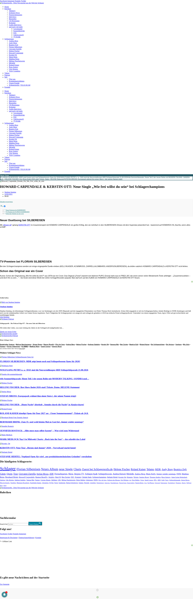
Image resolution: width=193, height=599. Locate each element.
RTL (155, 480)
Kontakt (7, 87)
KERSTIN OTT (24, 225)
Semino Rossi (57, 346)
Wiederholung (100, 483)
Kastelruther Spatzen (7, 344)
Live (145, 483)
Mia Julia (186, 344)
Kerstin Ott (13, 55)
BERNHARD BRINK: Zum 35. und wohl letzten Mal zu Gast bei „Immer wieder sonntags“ (42, 422)
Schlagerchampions (99, 477)
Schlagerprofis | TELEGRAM (19, 85)
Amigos (2, 480)
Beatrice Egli (13, 45)
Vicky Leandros (14, 71)
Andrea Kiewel (119, 474)
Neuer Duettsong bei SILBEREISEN (15, 210)
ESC (15, 33)
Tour (15, 473)
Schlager (8, 468)
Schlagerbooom (105, 474)
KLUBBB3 (24, 346)
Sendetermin (62, 483)
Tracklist (13, 483)
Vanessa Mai (114, 344)
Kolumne (12, 23)
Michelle (12, 63)
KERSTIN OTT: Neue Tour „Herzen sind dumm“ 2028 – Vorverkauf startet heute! (38, 448)
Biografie (86, 483)
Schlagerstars (9, 39)
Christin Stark (86, 477)
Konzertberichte (19, 31)
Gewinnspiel (17, 29)
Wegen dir (7, 225)
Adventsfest (45, 483)
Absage (184, 483)
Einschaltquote (114, 483)
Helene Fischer (14, 51)
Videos (6, 73)
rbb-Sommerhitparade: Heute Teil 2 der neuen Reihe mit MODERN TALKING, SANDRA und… (44, 379)
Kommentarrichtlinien (16, 81)
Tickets (135, 477)
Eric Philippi (124, 480)
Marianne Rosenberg (23, 483)
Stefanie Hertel (112, 477)
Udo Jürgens (13, 69)
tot (130, 480)
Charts (77, 469)
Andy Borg (13, 43)
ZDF (51, 474)
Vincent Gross (122, 483)
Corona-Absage (45, 480)
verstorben (93, 483)
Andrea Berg (13, 41)
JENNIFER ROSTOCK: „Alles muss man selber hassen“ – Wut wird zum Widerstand (39, 430)
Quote (9, 473)
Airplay (51, 477)
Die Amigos (170, 344)
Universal (157, 483)
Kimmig (130, 477)
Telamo (150, 469)
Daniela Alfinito (139, 483)
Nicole (56, 483)
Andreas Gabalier (94, 344)
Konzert (78, 477)
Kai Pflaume (151, 483)
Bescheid (21, 348)
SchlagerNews (5, 499)
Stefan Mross (43, 474)
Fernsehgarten (61, 474)
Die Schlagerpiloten (158, 344)
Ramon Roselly (49, 344)
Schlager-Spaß (91, 474)
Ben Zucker (124, 344)
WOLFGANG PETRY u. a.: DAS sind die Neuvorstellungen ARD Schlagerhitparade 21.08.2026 (94, 177)
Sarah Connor (45, 346)
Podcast (7, 75)
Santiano (178, 344)
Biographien (4, 505)
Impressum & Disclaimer (9, 538)
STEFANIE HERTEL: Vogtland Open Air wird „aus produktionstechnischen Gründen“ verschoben (46, 456)
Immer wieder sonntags (166, 474)
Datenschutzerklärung (26, 538)
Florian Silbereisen (15, 47)
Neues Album (49, 469)
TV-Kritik (16, 37)
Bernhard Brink (11, 477)
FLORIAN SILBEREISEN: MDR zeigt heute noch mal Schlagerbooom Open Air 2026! (31, 177)
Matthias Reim (14, 59)
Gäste (3, 473)
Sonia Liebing (130, 483)
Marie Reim (13, 57)
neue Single (66, 469)
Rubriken (7, 9)
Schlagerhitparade (174, 480)
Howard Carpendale (16, 53)
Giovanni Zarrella (15, 49)
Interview (107, 483)
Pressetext (178, 483)
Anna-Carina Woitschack (179, 477)
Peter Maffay (136, 480)
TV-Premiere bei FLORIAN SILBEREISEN (17, 212)
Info (5, 77)
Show (70, 474)
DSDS (96, 480)
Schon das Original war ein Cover (15, 213)
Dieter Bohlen (80, 480)
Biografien (12, 19)
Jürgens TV (79, 474)
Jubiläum (54, 480)
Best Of (58, 477)
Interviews (12, 17)
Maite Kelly (151, 474)
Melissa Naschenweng (17, 61)
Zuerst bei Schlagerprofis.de (97, 469)
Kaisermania (164, 483)
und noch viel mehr (16, 27)
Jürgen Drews (37, 344)
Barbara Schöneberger (72, 483)
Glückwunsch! (18, 35)
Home (6, 7)
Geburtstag (89, 480)
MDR (158, 469)
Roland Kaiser (14, 65)
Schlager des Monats (113, 480)
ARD (158, 480)
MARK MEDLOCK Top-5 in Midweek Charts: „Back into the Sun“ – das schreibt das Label (42, 439)
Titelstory (12, 11)
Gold (162, 480)
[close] (97, 590)
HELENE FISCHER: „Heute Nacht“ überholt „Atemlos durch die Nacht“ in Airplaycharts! (42, 404)
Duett (5, 485)
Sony (166, 480)
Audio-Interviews (15, 25)
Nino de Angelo (4, 483)
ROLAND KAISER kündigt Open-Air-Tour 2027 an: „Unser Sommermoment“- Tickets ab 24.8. (44, 413)
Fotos (142, 480)
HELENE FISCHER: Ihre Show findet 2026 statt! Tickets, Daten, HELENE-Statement (34, 179)
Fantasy (2, 346)
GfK (59, 480)
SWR (178, 474)
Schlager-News (14, 13)
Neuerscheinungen (15, 15)
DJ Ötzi (51, 483)
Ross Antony (13, 67)
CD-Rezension (14, 21)
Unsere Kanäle (14, 83)
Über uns (12, 79)
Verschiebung (171, 483)
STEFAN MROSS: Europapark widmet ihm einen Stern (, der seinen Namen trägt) (93, 179)
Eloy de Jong (60, 344)
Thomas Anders (155, 477)
